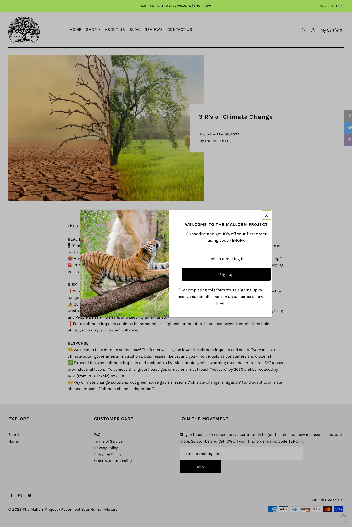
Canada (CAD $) (332, 6)
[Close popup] (266, 215)
